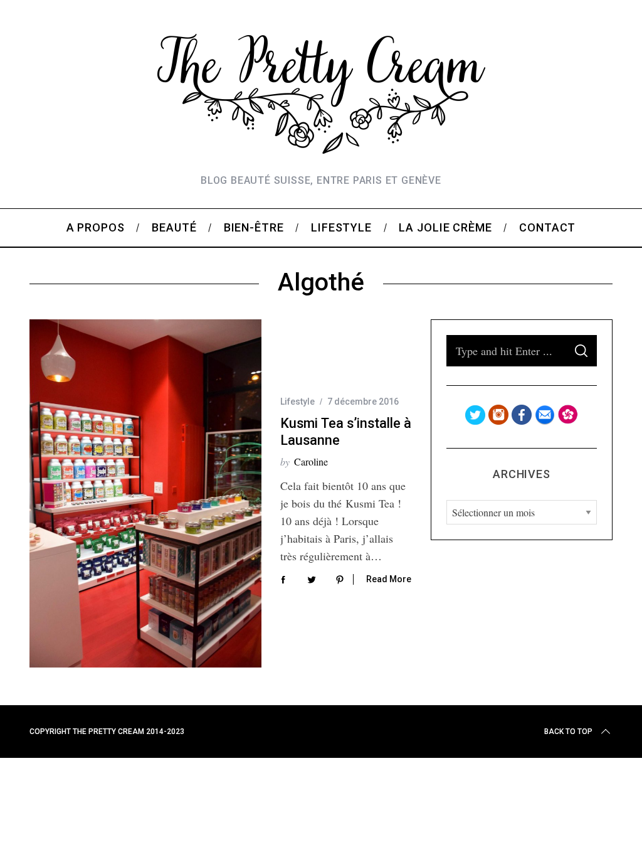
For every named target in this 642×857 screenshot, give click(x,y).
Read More (388, 579)
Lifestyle (297, 402)
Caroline (311, 461)
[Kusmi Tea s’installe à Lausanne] (145, 493)
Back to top (568, 731)
